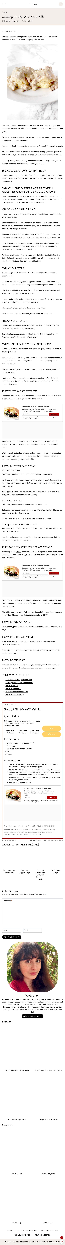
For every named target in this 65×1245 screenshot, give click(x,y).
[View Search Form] (61, 4)
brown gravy (30, 328)
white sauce (34, 299)
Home (4, 12)
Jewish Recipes (42, 1235)
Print (52, 728)
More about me (31, 1016)
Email (26, 930)
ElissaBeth (7, 21)
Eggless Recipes (49, 1231)
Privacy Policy (54, 1242)
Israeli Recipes (22, 1235)
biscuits (35, 137)
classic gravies (53, 299)
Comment (7, 901)
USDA (18, 528)
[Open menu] (4, 4)
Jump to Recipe (10, 31)
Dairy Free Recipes (27, 1231)
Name (5, 930)
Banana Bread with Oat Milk (17, 692)
